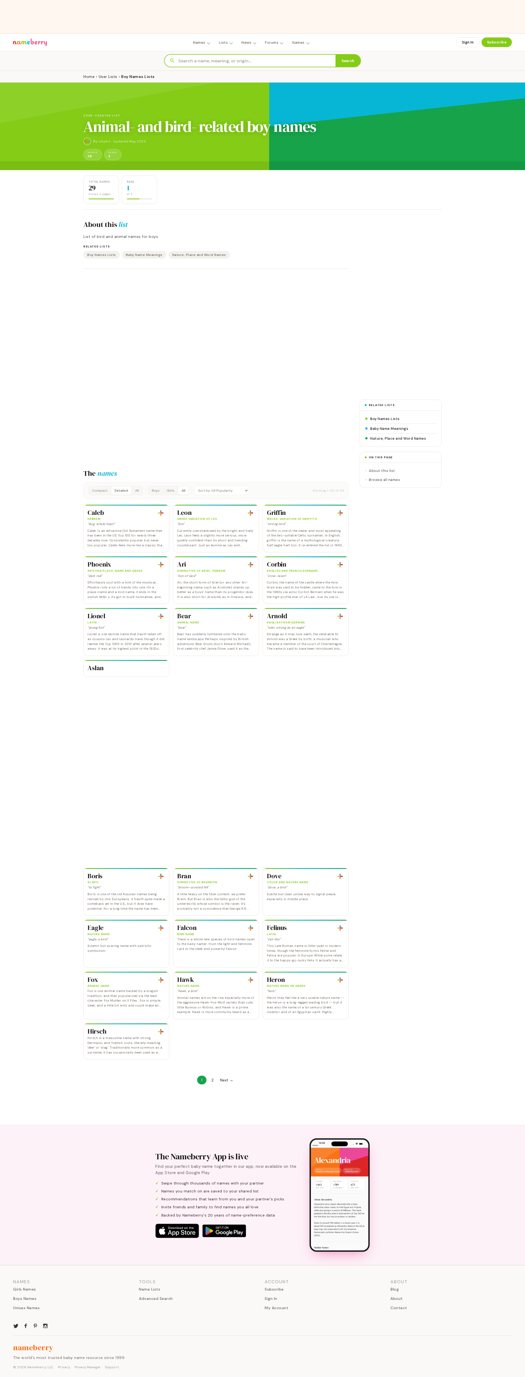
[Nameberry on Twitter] (16, 1325)
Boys (156, 490)
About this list (382, 470)
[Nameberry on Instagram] (45, 1325)
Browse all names (384, 479)
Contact (398, 1307)
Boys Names (24, 1298)
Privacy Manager (88, 1367)
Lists (223, 42)
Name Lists (149, 1289)
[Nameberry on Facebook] (25, 1325)
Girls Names (24, 1289)
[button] (216, 490)
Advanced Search (156, 1298)
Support (112, 1367)
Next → (226, 1080)
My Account (276, 1307)
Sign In (468, 42)
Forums (271, 42)
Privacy (64, 1367)
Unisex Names (26, 1307)
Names (199, 42)
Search (348, 61)
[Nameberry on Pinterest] (35, 1325)
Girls (170, 490)
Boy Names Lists (101, 255)
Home (89, 76)
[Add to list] (160, 513)
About (396, 1298)
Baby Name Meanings (144, 255)
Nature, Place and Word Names (199, 255)
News (246, 42)
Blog (394, 1289)
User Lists (108, 76)
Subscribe (497, 42)
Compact (99, 490)
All (137, 490)
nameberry (33, 1347)
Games (298, 42)
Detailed (121, 490)
